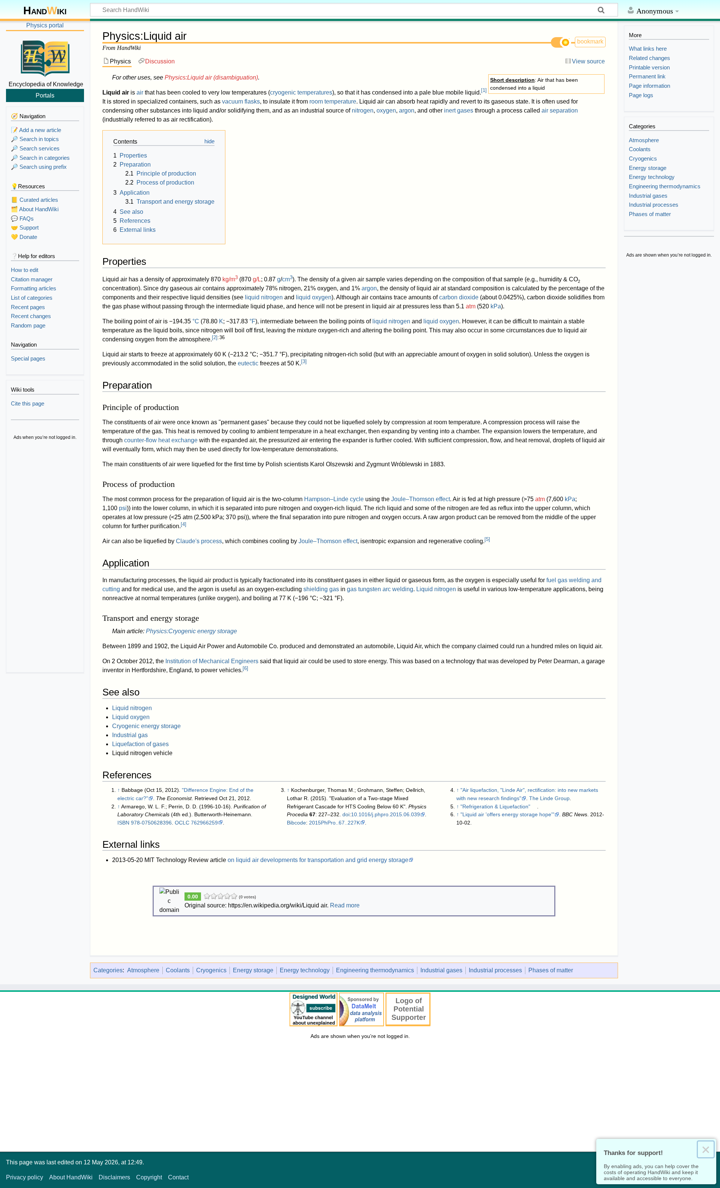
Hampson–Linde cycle (334, 499)
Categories (108, 970)
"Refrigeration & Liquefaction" (495, 807)
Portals (45, 95)
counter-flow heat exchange (161, 440)
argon (406, 110)
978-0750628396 (151, 823)
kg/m (230, 279)
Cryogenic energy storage (146, 726)
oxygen (386, 110)
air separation (560, 110)
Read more (345, 905)
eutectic (248, 363)
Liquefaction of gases (140, 744)
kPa (495, 306)
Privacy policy (24, 1177)
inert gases (458, 110)
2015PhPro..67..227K (334, 823)
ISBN (123, 823)
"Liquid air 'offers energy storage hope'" (507, 814)
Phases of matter (550, 970)
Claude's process (199, 541)
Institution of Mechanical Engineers (211, 661)
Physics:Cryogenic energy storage (191, 631)
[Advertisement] (45, 557)
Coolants (178, 970)
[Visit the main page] (45, 57)
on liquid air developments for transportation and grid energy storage (318, 860)
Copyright (149, 1177)
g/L (257, 279)
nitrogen (363, 110)
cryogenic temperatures (301, 92)
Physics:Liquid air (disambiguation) (211, 77)
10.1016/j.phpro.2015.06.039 (385, 814)
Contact (178, 1177)
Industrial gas (130, 735)
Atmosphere (143, 970)
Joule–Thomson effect (420, 499)
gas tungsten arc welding (380, 589)
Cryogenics (211, 970)
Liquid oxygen (131, 717)
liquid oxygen (314, 297)
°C (195, 321)
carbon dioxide (458, 297)
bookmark (590, 41)
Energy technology (305, 970)
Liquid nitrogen (436, 589)
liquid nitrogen (264, 297)
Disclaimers (114, 1177)
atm (471, 306)
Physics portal (45, 25)
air (139, 92)
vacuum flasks (241, 101)
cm (287, 279)
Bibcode (296, 823)
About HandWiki (71, 1177)
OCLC (182, 823)
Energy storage (253, 970)
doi (346, 814)
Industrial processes (495, 970)
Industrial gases (441, 970)
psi (123, 508)
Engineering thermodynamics (375, 970)
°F (252, 321)
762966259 (204, 823)
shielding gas (321, 589)
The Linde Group (549, 798)
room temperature (332, 101)
